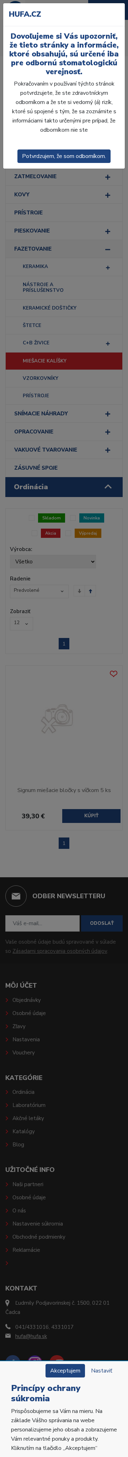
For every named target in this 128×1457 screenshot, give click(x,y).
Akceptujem (65, 1371)
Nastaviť (101, 1371)
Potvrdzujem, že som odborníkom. (64, 156)
